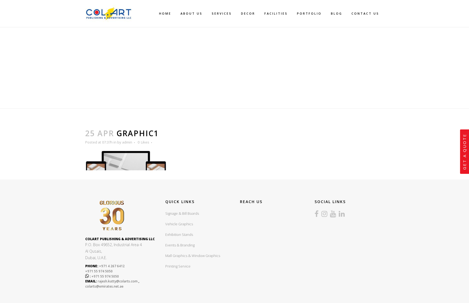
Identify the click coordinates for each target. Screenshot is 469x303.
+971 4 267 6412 (111, 266)
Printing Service (178, 266)
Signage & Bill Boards (182, 213)
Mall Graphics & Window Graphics (192, 255)
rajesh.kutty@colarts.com (118, 281)
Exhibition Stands (179, 234)
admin (127, 142)
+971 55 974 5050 (99, 271)
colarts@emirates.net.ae (104, 286)
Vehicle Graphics (179, 223)
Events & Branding (180, 245)
